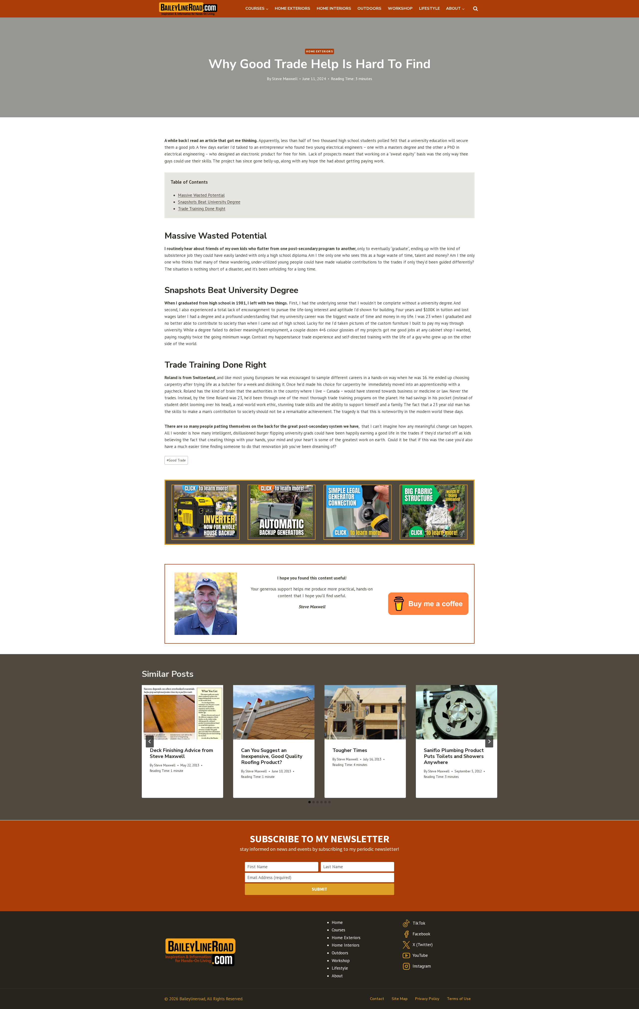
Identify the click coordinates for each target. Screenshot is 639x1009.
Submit (319, 889)
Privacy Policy (427, 998)
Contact (377, 998)
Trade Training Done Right (201, 208)
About (337, 976)
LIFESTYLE (429, 8)
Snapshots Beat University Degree (209, 202)
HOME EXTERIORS (292, 8)
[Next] (489, 741)
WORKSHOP (400, 8)
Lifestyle (340, 968)
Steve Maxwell (285, 78)
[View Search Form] (475, 9)
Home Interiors (345, 945)
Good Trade (176, 460)
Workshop (341, 960)
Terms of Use (459, 998)
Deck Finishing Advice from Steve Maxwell (181, 753)
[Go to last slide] (150, 741)
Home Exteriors (319, 51)
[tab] (309, 802)
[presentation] (182, 712)
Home (337, 922)
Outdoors (340, 953)
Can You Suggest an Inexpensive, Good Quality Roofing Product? (272, 756)
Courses (338, 930)
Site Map (400, 998)
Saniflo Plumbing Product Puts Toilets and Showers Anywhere (454, 756)
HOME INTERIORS (334, 8)
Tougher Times (349, 750)
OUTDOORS (369, 8)
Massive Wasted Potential (201, 195)
